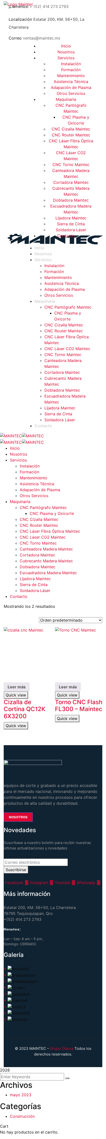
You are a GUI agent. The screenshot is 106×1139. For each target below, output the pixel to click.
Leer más (17, 686)
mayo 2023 (20, 1094)
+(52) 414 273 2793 (22, 919)
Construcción (22, 1116)
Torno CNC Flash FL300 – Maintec (78, 705)
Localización (20, 19)
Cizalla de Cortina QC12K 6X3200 (24, 709)
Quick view (16, 695)
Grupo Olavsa (61, 1048)
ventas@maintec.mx (41, 38)
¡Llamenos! (18, 6)
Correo (15, 38)
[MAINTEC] (11, 435)
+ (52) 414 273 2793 (49, 6)
